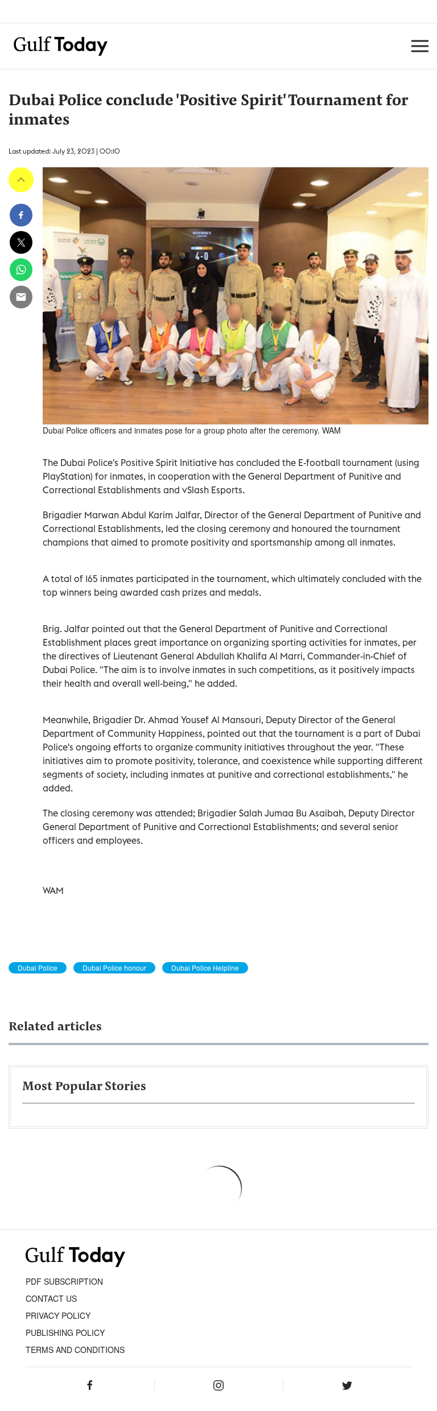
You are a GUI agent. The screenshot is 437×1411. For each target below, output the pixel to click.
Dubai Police (37, 967)
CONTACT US (51, 1298)
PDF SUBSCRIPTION (64, 1281)
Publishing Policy (65, 1332)
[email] (21, 297)
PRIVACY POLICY (58, 1315)
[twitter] (21, 242)
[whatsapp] (21, 269)
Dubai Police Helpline (205, 967)
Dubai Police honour (114, 967)
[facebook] (21, 215)
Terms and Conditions (75, 1349)
